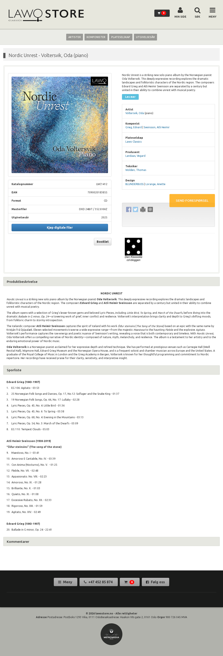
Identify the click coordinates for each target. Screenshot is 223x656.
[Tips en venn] (150, 209)
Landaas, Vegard (135, 155)
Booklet (103, 241)
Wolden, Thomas (135, 170)
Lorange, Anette (155, 184)
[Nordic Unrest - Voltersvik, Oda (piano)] (60, 125)
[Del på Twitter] (135, 209)
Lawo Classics (133, 141)
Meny (67, 582)
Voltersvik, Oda (134, 113)
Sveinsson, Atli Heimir (157, 127)
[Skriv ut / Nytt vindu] (143, 209)
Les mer (130, 96)
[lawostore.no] (45, 15)
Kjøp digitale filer (60, 227)
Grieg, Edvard (133, 127)
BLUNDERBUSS (134, 184)
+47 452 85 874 (100, 582)
